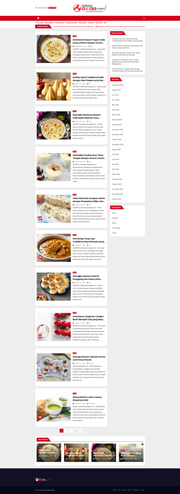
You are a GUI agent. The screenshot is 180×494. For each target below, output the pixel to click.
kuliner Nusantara (60, 22)
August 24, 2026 (80, 363)
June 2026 (115, 100)
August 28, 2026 (80, 205)
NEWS (130, 490)
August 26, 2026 (80, 282)
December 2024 (117, 189)
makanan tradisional (71, 22)
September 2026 (117, 85)
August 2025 (116, 149)
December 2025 (117, 129)
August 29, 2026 (80, 161)
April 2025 (115, 169)
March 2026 (116, 115)
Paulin (91, 363)
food (105, 22)
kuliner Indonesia (48, 22)
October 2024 (116, 199)
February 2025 (117, 179)
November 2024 (117, 194)
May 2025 (115, 164)
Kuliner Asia (99, 22)
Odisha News (51, 490)
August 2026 (116, 90)
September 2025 (117, 144)
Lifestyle (115, 218)
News (114, 223)
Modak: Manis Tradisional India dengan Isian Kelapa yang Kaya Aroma (88, 80)
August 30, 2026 (80, 121)
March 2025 (116, 174)
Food (74, 36)
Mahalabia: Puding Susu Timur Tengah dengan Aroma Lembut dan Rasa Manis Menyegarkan (89, 158)
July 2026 (115, 95)
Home (114, 490)
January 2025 (116, 184)
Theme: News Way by (41, 490)
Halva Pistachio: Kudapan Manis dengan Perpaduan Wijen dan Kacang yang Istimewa (89, 201)
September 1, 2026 (80, 46)
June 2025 (115, 159)
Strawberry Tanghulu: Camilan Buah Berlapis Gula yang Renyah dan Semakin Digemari (89, 319)
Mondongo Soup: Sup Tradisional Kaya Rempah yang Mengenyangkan (88, 241)
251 (76, 431)
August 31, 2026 (80, 84)
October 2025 (116, 139)
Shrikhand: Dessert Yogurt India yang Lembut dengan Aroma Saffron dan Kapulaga (89, 43)
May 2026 (115, 105)
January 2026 (116, 124)
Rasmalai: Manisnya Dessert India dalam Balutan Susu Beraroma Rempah (87, 118)
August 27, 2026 (80, 245)
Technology (116, 228)
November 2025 (117, 134)
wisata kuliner (82, 22)
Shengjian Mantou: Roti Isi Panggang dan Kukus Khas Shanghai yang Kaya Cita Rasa (88, 279)
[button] (144, 18)
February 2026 (117, 120)
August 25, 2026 (80, 323)
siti (91, 46)
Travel (114, 233)
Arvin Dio (92, 403)
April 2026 (115, 110)
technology (91, 22)
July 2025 (115, 154)
